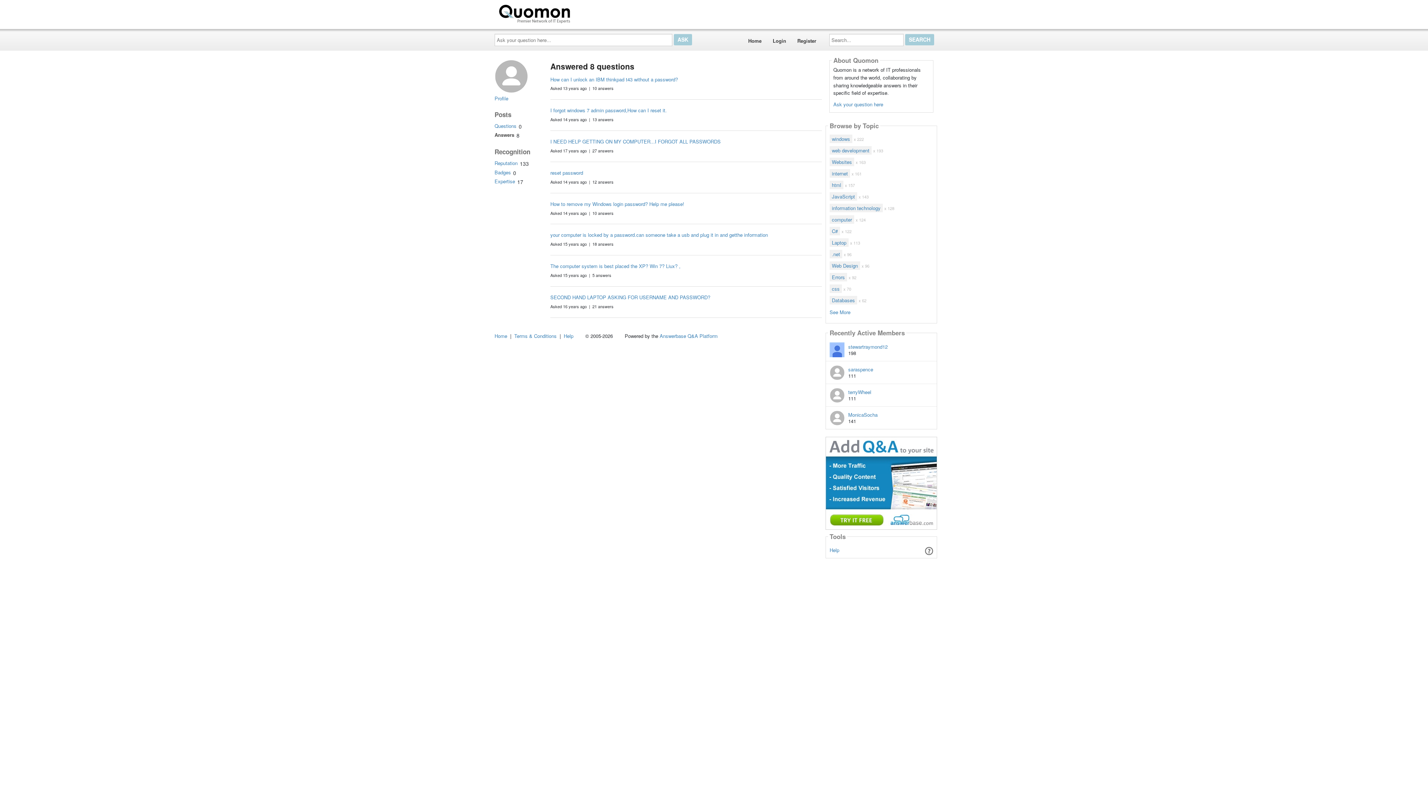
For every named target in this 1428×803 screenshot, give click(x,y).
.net (836, 254)
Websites (842, 161)
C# (835, 231)
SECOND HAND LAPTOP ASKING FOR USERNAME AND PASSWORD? (630, 297)
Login (779, 40)
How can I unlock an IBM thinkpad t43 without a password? (614, 79)
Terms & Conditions (535, 335)
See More (840, 312)
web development (850, 150)
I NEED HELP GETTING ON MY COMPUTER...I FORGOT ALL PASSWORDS (635, 141)
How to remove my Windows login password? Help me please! (617, 203)
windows (841, 138)
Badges (503, 172)
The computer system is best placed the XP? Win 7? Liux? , (615, 266)
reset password (566, 172)
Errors (838, 277)
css (836, 288)
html (836, 184)
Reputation (506, 163)
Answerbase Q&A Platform (689, 335)
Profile (501, 98)
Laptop (839, 242)
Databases (843, 300)
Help (834, 550)
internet (840, 173)
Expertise (505, 181)
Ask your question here (858, 104)
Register (806, 40)
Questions (506, 125)
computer (842, 219)
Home (755, 40)
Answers (504, 134)
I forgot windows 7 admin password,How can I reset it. (608, 110)
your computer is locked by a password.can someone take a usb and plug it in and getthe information (659, 234)
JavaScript (843, 196)
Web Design (845, 265)
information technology (856, 208)
